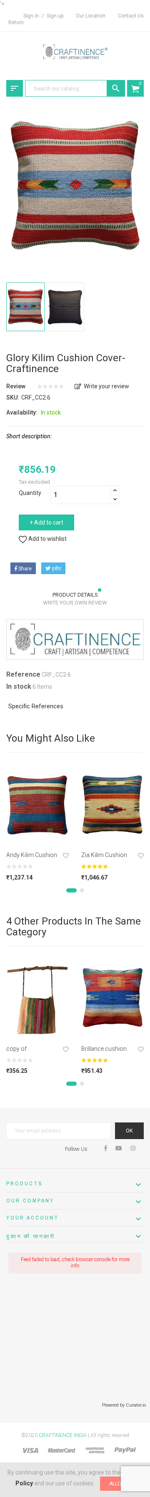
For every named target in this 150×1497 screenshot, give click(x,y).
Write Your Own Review (75, 603)
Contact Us (131, 16)
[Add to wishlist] (66, 856)
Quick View (37, 835)
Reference (23, 674)
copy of (16, 1048)
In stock (18, 686)
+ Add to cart (46, 522)
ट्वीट (55, 569)
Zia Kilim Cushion (104, 855)
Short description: (29, 436)
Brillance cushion (104, 1048)
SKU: (12, 397)
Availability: (22, 412)
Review (15, 386)
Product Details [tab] (75, 595)
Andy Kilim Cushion (31, 855)
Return (16, 22)
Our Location (90, 16)
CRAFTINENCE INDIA (63, 1435)
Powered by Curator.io (124, 1405)
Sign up (55, 16)
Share (24, 569)
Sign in (31, 16)
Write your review (106, 386)
